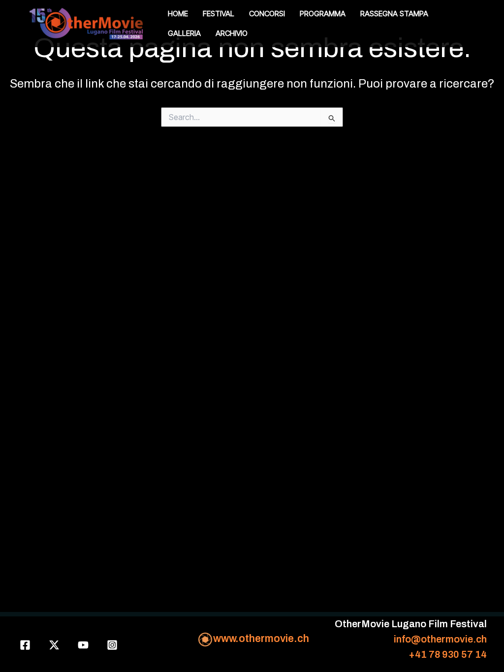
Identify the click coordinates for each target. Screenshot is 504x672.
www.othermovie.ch (261, 638)
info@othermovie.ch (440, 639)
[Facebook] (25, 645)
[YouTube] (83, 645)
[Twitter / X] (54, 645)
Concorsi (267, 13)
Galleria (184, 33)
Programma (323, 13)
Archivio (232, 33)
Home (178, 13)
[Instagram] (112, 645)
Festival (218, 13)
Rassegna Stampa (394, 13)
